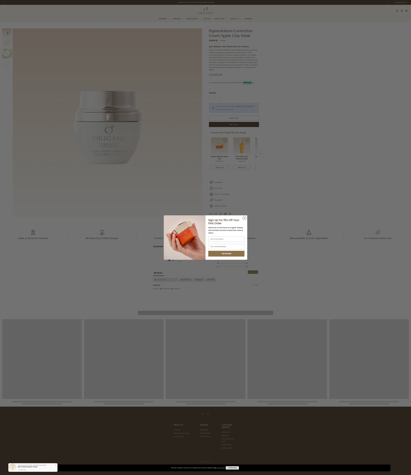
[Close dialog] (244, 218)
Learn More (221, 468)
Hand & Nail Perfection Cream (28, 467)
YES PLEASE (226, 253)
